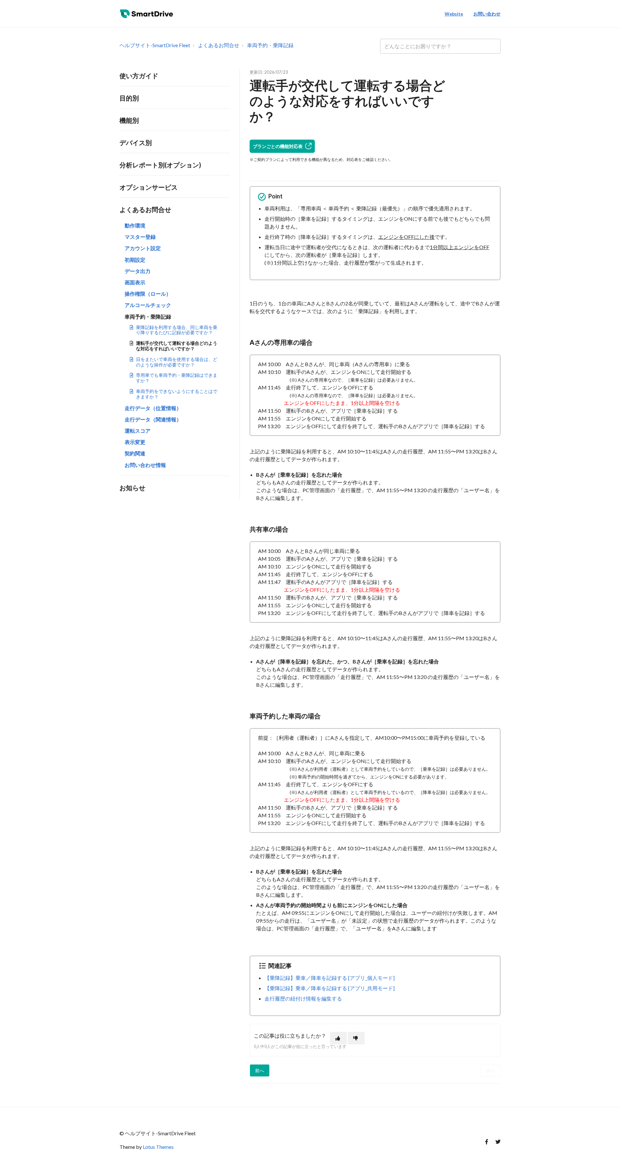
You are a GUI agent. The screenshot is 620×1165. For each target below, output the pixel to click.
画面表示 (135, 282)
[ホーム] (148, 14)
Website (454, 13)
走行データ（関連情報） (153, 419)
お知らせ (132, 488)
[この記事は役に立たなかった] (356, 1038)
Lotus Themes (158, 1147)
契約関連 (135, 453)
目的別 (129, 98)
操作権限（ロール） (148, 294)
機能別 (129, 120)
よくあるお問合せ (218, 45)
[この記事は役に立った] (338, 1038)
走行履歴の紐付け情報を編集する (303, 998)
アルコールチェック (148, 305)
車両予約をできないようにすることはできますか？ (176, 393)
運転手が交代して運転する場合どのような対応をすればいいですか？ (176, 345)
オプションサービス (148, 187)
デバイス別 (135, 142)
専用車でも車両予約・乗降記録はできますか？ (176, 377)
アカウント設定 (143, 248)
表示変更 (135, 442)
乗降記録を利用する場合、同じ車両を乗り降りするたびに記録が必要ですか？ (176, 329)
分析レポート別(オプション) (160, 165)
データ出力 (137, 271)
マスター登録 (140, 237)
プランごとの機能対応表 (278, 146)
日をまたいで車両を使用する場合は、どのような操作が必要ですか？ (176, 361)
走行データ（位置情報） (153, 408)
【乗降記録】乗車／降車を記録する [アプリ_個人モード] (329, 978)
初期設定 (135, 260)
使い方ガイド (138, 75)
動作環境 (135, 225)
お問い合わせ (487, 13)
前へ (259, 1070)
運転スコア (137, 431)
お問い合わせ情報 (145, 465)
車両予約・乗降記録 (270, 45)
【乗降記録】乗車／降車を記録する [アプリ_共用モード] (329, 988)
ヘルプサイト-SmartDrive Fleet (154, 45)
